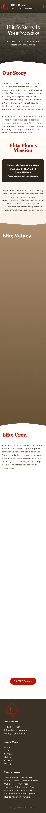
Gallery (7, 757)
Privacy (7, 763)
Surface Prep (10, 793)
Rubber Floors (11, 790)
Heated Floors (29, 787)
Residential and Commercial (18, 797)
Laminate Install (12, 781)
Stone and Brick (12, 787)
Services (8, 754)
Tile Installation (12, 777)
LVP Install (26, 777)
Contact (8, 760)
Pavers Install (22, 784)
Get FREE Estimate (23, 681)
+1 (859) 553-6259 (12, 727)
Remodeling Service (28, 793)
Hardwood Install (30, 781)
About (7, 750)
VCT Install (9, 784)
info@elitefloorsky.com (15, 730)
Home (7, 747)
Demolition (25, 790)
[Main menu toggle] (43, 6)
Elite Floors (19, 5)
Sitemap (33, 808)
